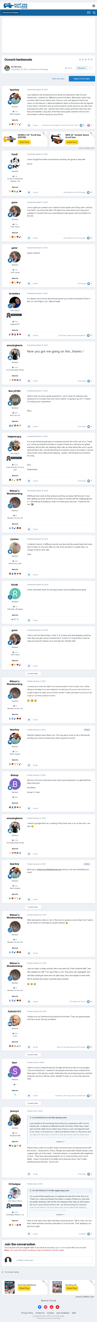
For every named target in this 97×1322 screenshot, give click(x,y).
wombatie (46, 125)
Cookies (50, 1313)
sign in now (59, 1247)
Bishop (14, 775)
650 (16, 413)
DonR (15, 154)
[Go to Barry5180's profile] (15, 400)
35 (16, 607)
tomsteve (59, 1096)
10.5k (16, 1212)
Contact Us (40, 1313)
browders (14, 293)
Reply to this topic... (26, 1260)
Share (69, 68)
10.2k (16, 465)
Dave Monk (65, 125)
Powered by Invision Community (48, 1318)
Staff (74, 1313)
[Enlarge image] (32, 504)
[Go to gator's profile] (15, 211)
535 (16, 1133)
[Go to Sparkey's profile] (7, 68)
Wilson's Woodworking (14, 492)
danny (69, 335)
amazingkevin (55, 125)
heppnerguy (14, 436)
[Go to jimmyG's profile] (15, 1120)
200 (16, 1033)
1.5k (16, 112)
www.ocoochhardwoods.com (49, 869)
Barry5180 (15, 391)
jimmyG (14, 1111)
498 (16, 561)
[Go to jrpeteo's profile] (15, 548)
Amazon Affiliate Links (86, 148)
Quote (35, 125)
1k (16, 515)
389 (16, 797)
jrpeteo (14, 539)
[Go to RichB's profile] (15, 593)
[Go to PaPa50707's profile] (15, 1020)
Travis (83, 1001)
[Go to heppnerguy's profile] (15, 445)
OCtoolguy (81, 192)
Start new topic (58, 79)
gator (14, 202)
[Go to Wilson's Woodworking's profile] (15, 502)
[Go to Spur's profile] (15, 1071)
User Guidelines (62, 1313)
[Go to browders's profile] (15, 302)
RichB (14, 584)
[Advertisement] (48, 35)
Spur (14, 1062)
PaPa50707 (14, 1011)
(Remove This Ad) (48, 1300)
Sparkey (17, 67)
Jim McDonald (80, 1096)
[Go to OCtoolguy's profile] (15, 1193)
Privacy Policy (27, 1313)
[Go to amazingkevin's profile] (15, 354)
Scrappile (82, 1234)
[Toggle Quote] (31, 1118)
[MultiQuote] (29, 125)
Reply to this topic (82, 79)
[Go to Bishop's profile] (15, 784)
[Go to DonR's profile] (15, 163)
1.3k (16, 176)
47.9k (16, 367)
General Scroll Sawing (39, 69)
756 (16, 322)
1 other (75, 125)
